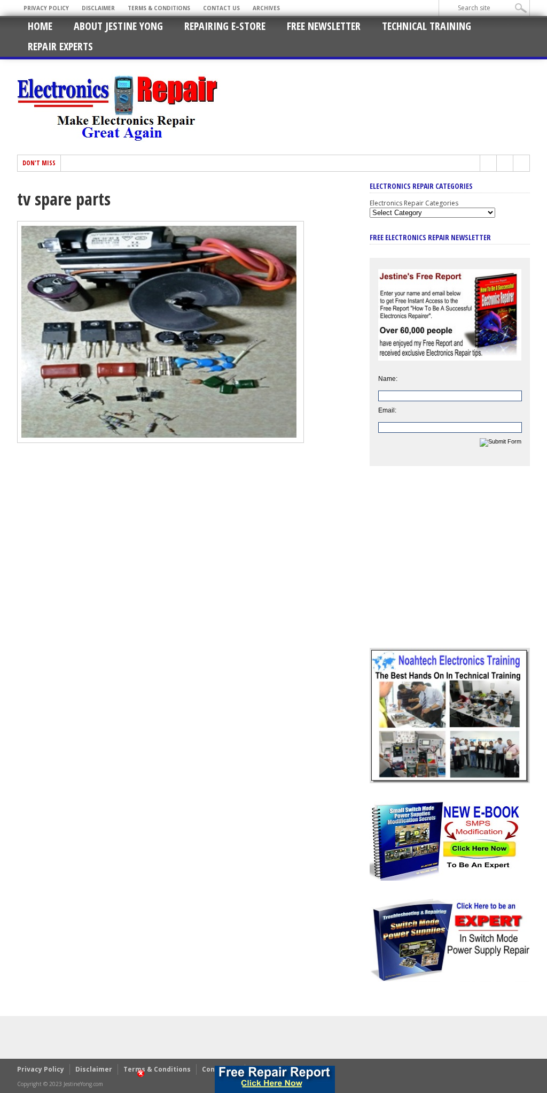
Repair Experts (60, 46)
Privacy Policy (46, 8)
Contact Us (221, 8)
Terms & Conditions (159, 8)
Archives (266, 8)
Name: (387, 379)
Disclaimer (98, 8)
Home (40, 26)
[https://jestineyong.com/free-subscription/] (274, 1079)
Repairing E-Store (224, 26)
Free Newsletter (324, 26)
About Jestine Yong (118, 26)
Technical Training (426, 26)
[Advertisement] (450, 565)
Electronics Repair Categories (414, 203)
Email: (387, 410)
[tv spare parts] (160, 440)
